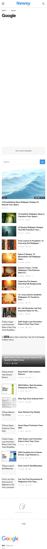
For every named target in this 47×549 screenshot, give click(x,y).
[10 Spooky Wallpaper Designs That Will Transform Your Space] (9, 231)
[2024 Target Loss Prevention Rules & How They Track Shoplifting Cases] (9, 325)
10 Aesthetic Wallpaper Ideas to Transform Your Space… (31, 215)
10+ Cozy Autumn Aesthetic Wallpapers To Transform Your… (30, 297)
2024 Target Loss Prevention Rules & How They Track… (30, 322)
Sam (6, 337)
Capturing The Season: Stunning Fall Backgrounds (29, 282)
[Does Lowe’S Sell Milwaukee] (9, 469)
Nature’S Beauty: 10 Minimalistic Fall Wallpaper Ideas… (29, 256)
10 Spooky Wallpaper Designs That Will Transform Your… (30, 228)
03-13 (6, 208)
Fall (4, 198)
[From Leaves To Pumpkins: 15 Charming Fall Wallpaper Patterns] (9, 244)
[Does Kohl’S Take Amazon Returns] (9, 375)
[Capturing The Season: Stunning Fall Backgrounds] (9, 285)
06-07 (22, 431)
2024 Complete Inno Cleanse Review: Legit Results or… (30, 453)
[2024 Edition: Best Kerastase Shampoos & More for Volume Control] (9, 389)
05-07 (22, 402)
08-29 (22, 246)
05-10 (22, 485)
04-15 (22, 377)
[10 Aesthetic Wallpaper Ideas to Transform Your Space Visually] (9, 218)
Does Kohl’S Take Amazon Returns (29, 372)
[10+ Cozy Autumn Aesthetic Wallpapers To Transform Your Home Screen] (9, 298)
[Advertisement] (23, 45)
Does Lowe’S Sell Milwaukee (30, 465)
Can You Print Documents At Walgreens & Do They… (30, 480)
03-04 (22, 391)
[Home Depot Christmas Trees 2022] (9, 429)
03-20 (22, 469)
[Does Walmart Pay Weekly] (9, 416)
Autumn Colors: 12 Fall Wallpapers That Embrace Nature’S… (29, 270)
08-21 (22, 314)
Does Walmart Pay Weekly (29, 412)
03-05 (22, 327)
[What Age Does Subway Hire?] (9, 402)
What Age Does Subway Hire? (30, 398)
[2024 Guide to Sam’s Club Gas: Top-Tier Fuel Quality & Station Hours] (23, 351)
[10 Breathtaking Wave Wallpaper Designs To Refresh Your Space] (23, 183)
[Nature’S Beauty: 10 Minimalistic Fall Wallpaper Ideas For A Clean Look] (9, 258)
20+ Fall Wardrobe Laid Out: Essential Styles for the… (30, 309)
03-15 (22, 415)
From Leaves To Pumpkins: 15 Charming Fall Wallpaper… (30, 241)
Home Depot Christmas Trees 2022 (30, 426)
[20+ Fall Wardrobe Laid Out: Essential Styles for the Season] (9, 312)
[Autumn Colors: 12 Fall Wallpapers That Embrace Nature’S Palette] (9, 272)
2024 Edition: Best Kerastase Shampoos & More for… (30, 386)
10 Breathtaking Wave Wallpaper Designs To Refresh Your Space (20, 203)
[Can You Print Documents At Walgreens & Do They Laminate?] (9, 483)
